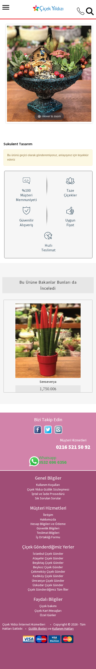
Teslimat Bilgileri (48, 533)
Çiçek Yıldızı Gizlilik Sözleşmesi (48, 489)
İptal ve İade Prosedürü (48, 494)
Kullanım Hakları (63, 628)
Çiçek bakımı (48, 606)
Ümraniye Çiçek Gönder (48, 580)
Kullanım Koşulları (48, 485)
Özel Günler (48, 615)
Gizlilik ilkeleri (37, 628)
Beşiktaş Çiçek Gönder (48, 563)
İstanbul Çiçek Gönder (48, 553)
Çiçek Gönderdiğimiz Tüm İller (48, 589)
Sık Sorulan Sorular (48, 498)
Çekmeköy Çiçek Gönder (48, 571)
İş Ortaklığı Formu (48, 537)
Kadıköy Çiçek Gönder (48, 576)
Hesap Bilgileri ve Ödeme (48, 524)
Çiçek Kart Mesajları (48, 610)
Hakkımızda (48, 519)
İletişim (48, 515)
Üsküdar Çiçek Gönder (48, 585)
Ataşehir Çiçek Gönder (48, 558)
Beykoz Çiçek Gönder (48, 567)
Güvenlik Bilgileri (48, 528)
